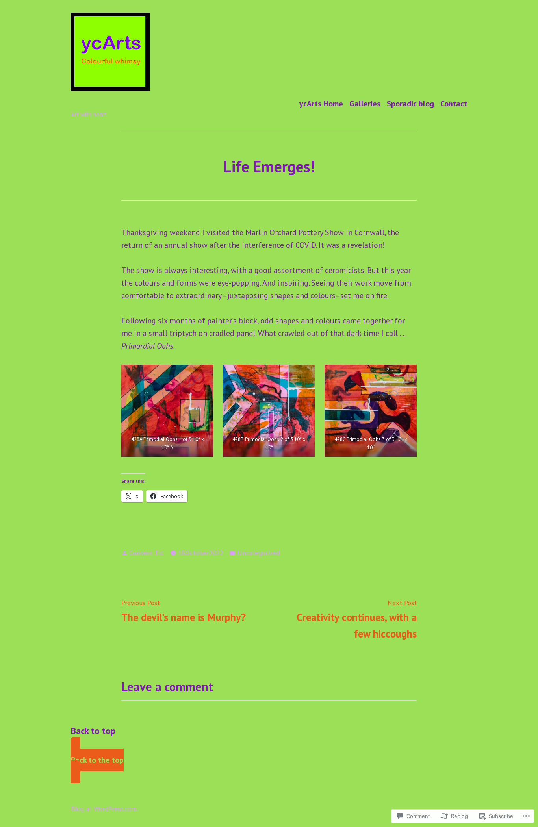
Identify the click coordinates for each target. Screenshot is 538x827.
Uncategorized (258, 552)
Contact (453, 103)
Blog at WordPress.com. (104, 808)
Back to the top (97, 760)
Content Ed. (146, 552)
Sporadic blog (410, 103)
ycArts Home (321, 103)
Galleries (364, 103)
